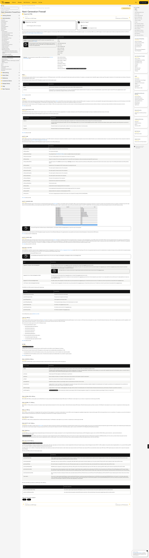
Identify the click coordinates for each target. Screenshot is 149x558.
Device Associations (138, 46)
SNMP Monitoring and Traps (6, 49)
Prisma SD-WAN (137, 85)
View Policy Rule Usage (5, 43)
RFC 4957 (23, 340)
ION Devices (137, 86)
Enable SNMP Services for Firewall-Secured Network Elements (10, 52)
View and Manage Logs (5, 39)
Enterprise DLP (137, 103)
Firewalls (136, 65)
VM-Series (136, 70)
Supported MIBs (4, 56)
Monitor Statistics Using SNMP (6, 54)
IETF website (35, 41)
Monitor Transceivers (5, 62)
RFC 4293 (23, 355)
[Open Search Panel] (136, 2)
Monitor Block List (4, 40)
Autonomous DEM (138, 125)
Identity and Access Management (140, 49)
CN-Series (136, 64)
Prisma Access (137, 78)
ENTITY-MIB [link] (55, 203)
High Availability (3, 27)
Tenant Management (138, 50)
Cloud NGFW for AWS (138, 61)
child (59, 161)
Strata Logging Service (138, 45)
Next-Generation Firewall (139, 147)
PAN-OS (136, 66)
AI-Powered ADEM (138, 81)
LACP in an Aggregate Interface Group (66, 250)
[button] (148, 446)
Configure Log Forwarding (5, 45)
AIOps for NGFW (137, 58)
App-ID (2, 65)
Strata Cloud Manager (138, 41)
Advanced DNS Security (138, 100)
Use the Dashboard (4, 31)
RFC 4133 (23, 197)
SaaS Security (137, 104)
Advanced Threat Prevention (139, 99)
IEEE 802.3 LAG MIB (36, 313)
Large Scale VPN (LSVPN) (5, 66)
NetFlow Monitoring (4, 59)
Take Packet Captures (5, 36)
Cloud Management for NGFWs (140, 60)
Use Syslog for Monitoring (5, 48)
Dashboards (136, 121)
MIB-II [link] (57, 101)
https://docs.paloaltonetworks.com (137, 552)
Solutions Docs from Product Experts (140, 141)
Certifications (3, 70)
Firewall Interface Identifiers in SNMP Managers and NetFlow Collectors (10, 61)
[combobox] (10, 8)
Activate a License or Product (139, 42)
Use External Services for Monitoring (7, 44)
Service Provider (137, 69)
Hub (135, 48)
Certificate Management (4, 26)
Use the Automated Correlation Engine (7, 35)
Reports (136, 124)
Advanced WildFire (138, 96)
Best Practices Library (138, 133)
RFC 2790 (23, 132)
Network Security (138, 146)
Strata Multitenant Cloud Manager (140, 80)
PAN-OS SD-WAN (137, 68)
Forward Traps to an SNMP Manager (7, 55)
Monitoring (2, 30)
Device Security (137, 102)
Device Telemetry (3, 22)
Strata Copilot (143, 2)
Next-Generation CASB (138, 87)
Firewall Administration (4, 21)
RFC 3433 (23, 233)
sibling (69, 161)
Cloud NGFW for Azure (138, 62)
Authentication (3, 25)
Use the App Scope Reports (6, 34)
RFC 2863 (23, 105)
